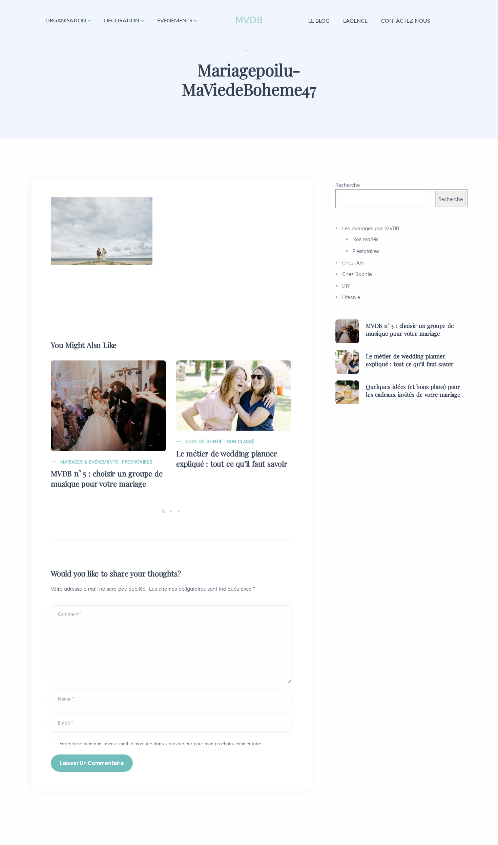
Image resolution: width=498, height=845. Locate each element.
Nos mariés (365, 238)
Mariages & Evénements (89, 461)
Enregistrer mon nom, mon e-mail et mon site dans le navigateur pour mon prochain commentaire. (161, 743)
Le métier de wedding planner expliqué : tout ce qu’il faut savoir (231, 458)
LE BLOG (319, 20)
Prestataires (137, 461)
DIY (346, 285)
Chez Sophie (357, 273)
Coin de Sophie (204, 441)
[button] (164, 510)
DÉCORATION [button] (121, 20)
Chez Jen (353, 262)
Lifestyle (351, 296)
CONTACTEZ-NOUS (405, 20)
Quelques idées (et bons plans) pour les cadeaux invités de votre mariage (413, 390)
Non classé (240, 441)
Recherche (347, 184)
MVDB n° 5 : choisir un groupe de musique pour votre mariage (107, 478)
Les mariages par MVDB (370, 228)
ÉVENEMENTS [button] (174, 20)
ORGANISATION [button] (65, 20)
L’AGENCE (355, 20)
